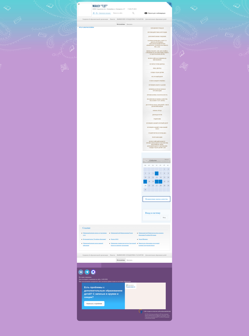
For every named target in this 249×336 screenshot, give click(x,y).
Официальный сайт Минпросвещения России (122, 233)
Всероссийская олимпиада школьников (157, 59)
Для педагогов (157, 114)
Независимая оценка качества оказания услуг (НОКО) (157, 99)
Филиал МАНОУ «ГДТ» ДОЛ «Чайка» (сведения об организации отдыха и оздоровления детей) (157, 52)
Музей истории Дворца (157, 64)
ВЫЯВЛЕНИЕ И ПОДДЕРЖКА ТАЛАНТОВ (130, 19)
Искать (133, 13)
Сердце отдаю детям (157, 72)
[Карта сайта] (96, 13)
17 (145, 181)
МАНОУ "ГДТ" (100, 6)
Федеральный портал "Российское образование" (94, 239)
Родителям (157, 119)
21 (160, 181)
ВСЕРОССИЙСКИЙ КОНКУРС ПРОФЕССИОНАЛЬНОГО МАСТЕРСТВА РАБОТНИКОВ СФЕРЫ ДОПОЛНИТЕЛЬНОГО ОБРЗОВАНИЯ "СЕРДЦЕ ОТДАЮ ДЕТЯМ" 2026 (157, 144)
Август (167, 159)
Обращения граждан (157, 28)
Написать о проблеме (94, 303)
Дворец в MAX (114, 239)
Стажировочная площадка (157, 133)
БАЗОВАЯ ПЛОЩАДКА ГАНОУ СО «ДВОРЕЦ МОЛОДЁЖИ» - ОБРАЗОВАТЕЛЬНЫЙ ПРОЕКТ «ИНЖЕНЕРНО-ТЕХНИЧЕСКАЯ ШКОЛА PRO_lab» (157, 44)
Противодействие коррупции (157, 32)
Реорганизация (157, 137)
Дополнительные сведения (157, 36)
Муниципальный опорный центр (157, 123)
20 (156, 181)
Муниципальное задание (157, 85)
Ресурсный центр (157, 76)
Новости (112, 19)
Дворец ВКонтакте (143, 239)
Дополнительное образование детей (155, 19)
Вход (164, 217)
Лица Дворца (157, 68)
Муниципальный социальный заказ (157, 128)
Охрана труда (157, 110)
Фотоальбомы (121, 24)
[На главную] (93, 13)
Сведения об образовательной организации (95, 19)
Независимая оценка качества (156, 199)
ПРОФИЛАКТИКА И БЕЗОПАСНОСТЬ (157, 95)
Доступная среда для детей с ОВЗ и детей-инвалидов (157, 105)
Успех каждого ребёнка (157, 81)
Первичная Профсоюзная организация (157, 90)
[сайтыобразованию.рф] (169, 5)
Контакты (129, 24)
